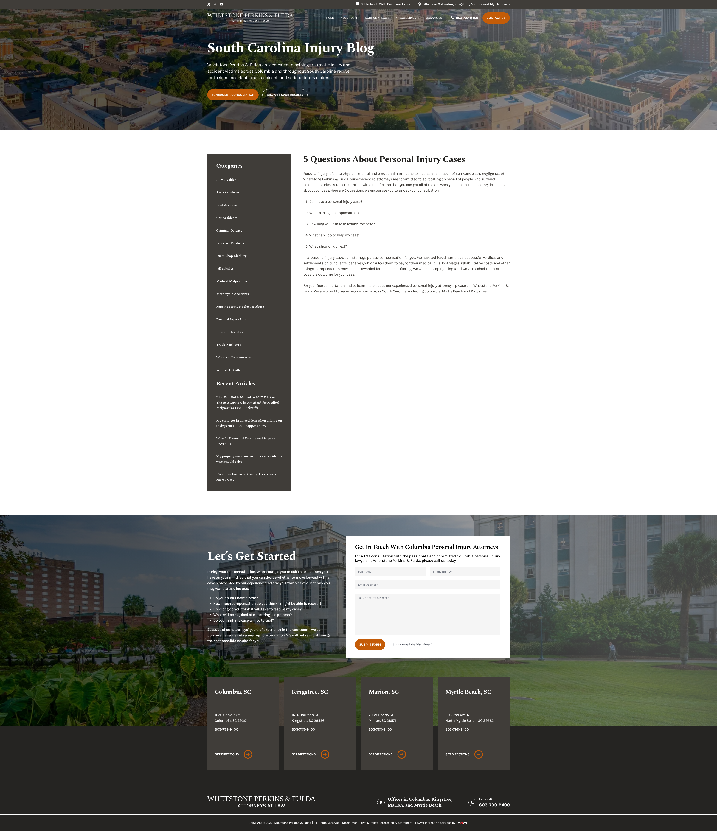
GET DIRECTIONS (227, 754)
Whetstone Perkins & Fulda (292, 822)
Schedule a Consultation (232, 95)
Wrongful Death (228, 370)
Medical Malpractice (231, 281)
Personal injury (315, 173)
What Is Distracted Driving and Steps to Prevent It (245, 441)
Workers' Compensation (234, 357)
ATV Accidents (227, 179)
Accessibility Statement (396, 822)
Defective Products (230, 243)
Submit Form (370, 644)
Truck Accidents (228, 344)
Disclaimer (423, 644)
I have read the (414, 644)
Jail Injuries (224, 268)
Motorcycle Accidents (232, 293)
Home (330, 18)
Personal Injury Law (231, 319)
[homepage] (250, 18)
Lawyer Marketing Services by (435, 822)
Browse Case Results (285, 95)
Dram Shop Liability (231, 255)
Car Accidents (226, 217)
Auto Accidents (227, 192)
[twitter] (209, 4)
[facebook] (215, 4)
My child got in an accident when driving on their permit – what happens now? (249, 423)
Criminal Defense (229, 230)
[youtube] (221, 4)
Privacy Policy (368, 822)
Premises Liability (229, 332)
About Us (348, 18)
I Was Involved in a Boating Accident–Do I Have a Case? (248, 477)
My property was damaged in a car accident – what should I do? (249, 459)
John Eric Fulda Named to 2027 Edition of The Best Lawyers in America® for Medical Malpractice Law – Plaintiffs (247, 402)
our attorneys (355, 257)
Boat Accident (226, 205)
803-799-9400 (467, 18)
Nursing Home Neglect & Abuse (240, 306)
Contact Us (496, 18)
